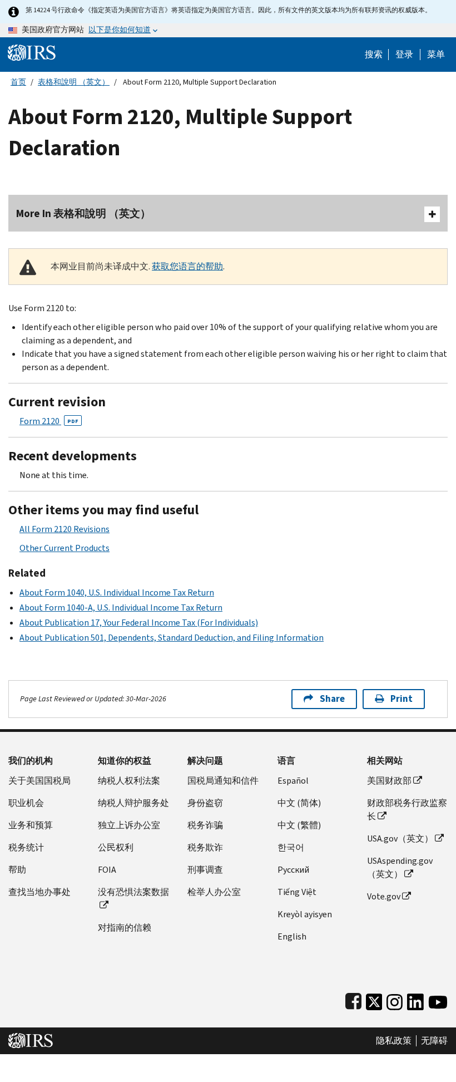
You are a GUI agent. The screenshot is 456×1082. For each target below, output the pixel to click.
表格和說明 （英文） (74, 82)
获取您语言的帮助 (187, 266)
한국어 (290, 847)
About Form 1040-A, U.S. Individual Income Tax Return (120, 607)
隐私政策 (394, 1040)
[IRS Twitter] (374, 999)
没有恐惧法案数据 (133, 892)
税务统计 (26, 847)
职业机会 (26, 803)
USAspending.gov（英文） (400, 867)
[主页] (32, 52)
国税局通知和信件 (223, 780)
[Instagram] (394, 999)
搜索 (374, 54)
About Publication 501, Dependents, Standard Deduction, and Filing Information (171, 637)
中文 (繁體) (299, 825)
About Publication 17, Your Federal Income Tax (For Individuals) (138, 622)
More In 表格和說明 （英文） (83, 213)
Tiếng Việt (296, 892)
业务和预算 (30, 825)
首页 (18, 82)
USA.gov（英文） (400, 838)
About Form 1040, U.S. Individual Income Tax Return (116, 592)
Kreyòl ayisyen (304, 914)
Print (401, 698)
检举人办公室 (214, 892)
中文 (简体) (299, 803)
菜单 (436, 54)
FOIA (107, 870)
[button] (404, 54)
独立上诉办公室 (129, 825)
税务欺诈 (205, 847)
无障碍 (434, 1040)
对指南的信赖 (124, 927)
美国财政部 (389, 780)
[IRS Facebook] (353, 999)
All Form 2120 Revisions (64, 529)
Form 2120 (48, 421)
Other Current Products (64, 548)
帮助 (17, 870)
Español (293, 780)
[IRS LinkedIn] (415, 999)
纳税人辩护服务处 (133, 803)
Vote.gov (383, 896)
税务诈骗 (205, 825)
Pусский (293, 870)
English (291, 936)
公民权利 (115, 847)
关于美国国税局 (39, 780)
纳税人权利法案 (129, 780)
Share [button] (332, 698)
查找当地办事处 (39, 892)
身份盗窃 (205, 803)
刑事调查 (205, 870)
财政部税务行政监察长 (407, 809)
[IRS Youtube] (438, 999)
